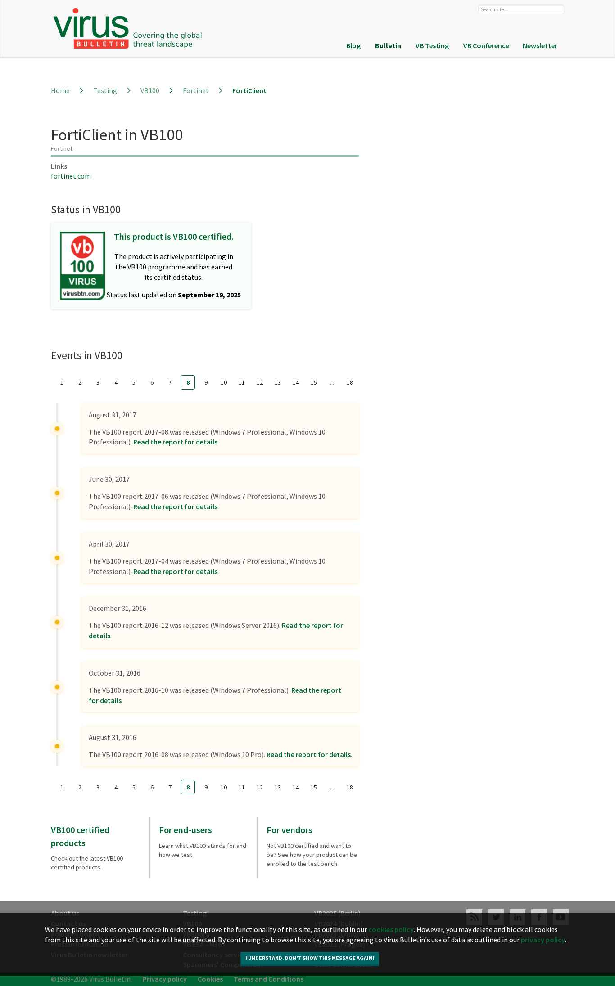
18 (350, 382)
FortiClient (249, 90)
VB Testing (432, 45)
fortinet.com (71, 175)
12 (260, 382)
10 (224, 382)
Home (60, 90)
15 (314, 382)
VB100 (149, 90)
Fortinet (196, 90)
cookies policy (391, 974)
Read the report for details (175, 441)
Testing (105, 90)
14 (296, 382)
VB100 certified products (80, 836)
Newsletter (540, 45)
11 (242, 382)
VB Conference (486, 45)
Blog (353, 45)
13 (278, 382)
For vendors (289, 829)
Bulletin (388, 45)
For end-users (185, 829)
